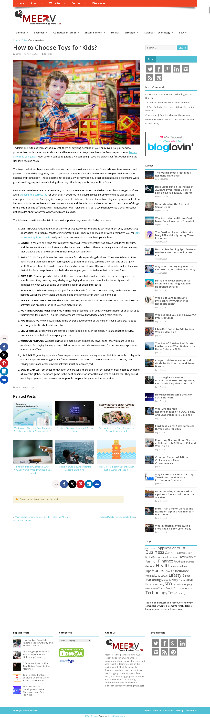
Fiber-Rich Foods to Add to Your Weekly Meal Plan (174, 330)
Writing (182, 593)
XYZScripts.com (118, 716)
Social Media (165, 588)
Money (173, 580)
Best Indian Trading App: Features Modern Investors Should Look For (176, 252)
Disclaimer (98, 3)
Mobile (164, 580)
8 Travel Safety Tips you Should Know (117, 517)
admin (18, 53)
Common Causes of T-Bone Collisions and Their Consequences (172, 460)
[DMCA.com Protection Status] (71, 656)
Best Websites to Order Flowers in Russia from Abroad (116, 430)
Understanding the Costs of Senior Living (172, 205)
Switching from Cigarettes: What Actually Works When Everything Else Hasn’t (33, 469)
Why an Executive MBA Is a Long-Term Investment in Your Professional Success (175, 477)
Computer (184, 553)
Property (182, 580)
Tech (189, 588)
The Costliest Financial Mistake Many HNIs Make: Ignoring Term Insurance (174, 235)
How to (169, 570)
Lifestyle (130, 32)
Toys (32, 387)
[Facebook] (64, 484)
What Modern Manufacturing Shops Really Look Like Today (173, 527)
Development (159, 557)
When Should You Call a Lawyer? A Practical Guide (175, 316)
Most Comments (155, 87)
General (20, 32)
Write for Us (57, 3)
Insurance (182, 571)
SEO (181, 32)
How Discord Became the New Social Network (173, 396)
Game (183, 561)
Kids (18, 387)
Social (151, 59)
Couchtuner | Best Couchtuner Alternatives (167, 115)
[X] (72, 484)
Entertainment (93, 32)
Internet (149, 575)
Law (157, 575)
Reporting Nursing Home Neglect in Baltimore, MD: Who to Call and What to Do (175, 442)
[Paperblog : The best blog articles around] (67, 663)
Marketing (153, 580)
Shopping (187, 584)
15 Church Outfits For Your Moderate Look (167, 102)
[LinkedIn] (89, 484)
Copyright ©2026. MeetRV (25, 710)
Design (148, 557)
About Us (37, 3)
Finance (165, 561)
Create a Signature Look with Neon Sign (74, 430)
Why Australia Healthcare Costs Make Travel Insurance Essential (174, 219)
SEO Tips (176, 584)
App (155, 548)
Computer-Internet (64, 32)
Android (149, 548)
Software (180, 588)
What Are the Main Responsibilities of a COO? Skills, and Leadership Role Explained (175, 411)
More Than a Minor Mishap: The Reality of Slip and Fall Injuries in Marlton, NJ (174, 511)
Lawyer (164, 575)
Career (173, 553)
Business (39, 32)
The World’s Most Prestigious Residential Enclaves (173, 174)
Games (190, 561)
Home (20, 3)
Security (159, 584)
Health (115, 32)
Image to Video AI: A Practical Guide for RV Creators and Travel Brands (175, 363)
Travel (173, 592)
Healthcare (176, 566)
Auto (181, 547)
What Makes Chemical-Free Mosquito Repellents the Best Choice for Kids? (33, 430)
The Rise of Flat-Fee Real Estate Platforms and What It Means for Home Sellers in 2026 (175, 346)
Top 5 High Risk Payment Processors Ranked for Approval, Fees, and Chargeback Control (175, 380)
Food (177, 561)
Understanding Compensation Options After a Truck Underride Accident (175, 494)
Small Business (151, 589)
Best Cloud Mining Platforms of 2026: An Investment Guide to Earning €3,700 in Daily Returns (174, 189)
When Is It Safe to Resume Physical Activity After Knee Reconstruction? (171, 300)
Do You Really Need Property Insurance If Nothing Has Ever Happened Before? (173, 283)
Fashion (151, 561)
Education (172, 557)
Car (167, 552)
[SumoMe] (97, 484)
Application (167, 547)
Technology (156, 592)
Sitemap (179, 710)
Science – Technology (157, 32)
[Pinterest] (80, 484)
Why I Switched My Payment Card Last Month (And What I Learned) (175, 268)
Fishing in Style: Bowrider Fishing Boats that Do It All (74, 468)
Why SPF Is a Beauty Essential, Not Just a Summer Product (116, 468)
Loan (187, 575)
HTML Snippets (91, 716)
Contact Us (79, 3)
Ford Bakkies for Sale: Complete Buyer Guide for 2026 (174, 427)
